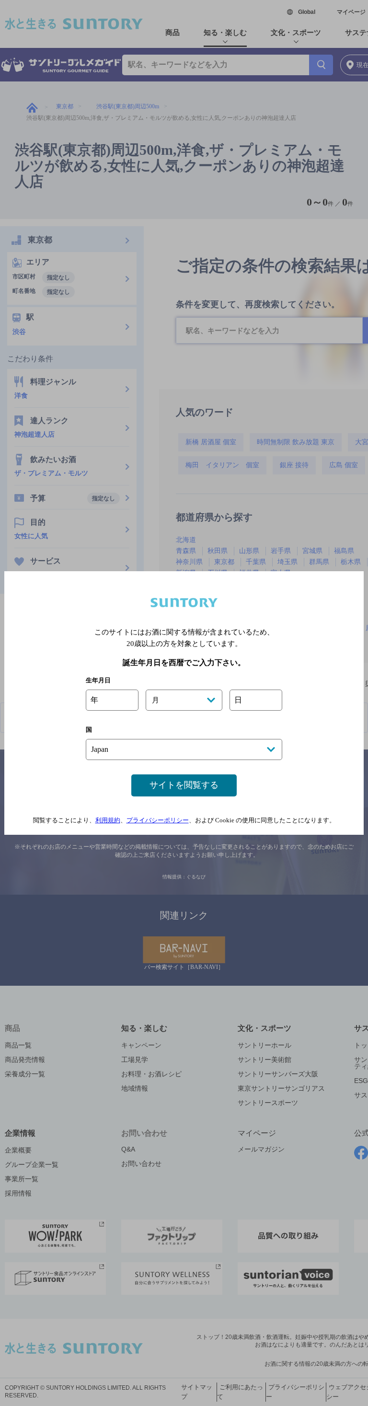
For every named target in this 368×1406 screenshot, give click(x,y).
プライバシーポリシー (157, 820)
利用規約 (107, 820)
